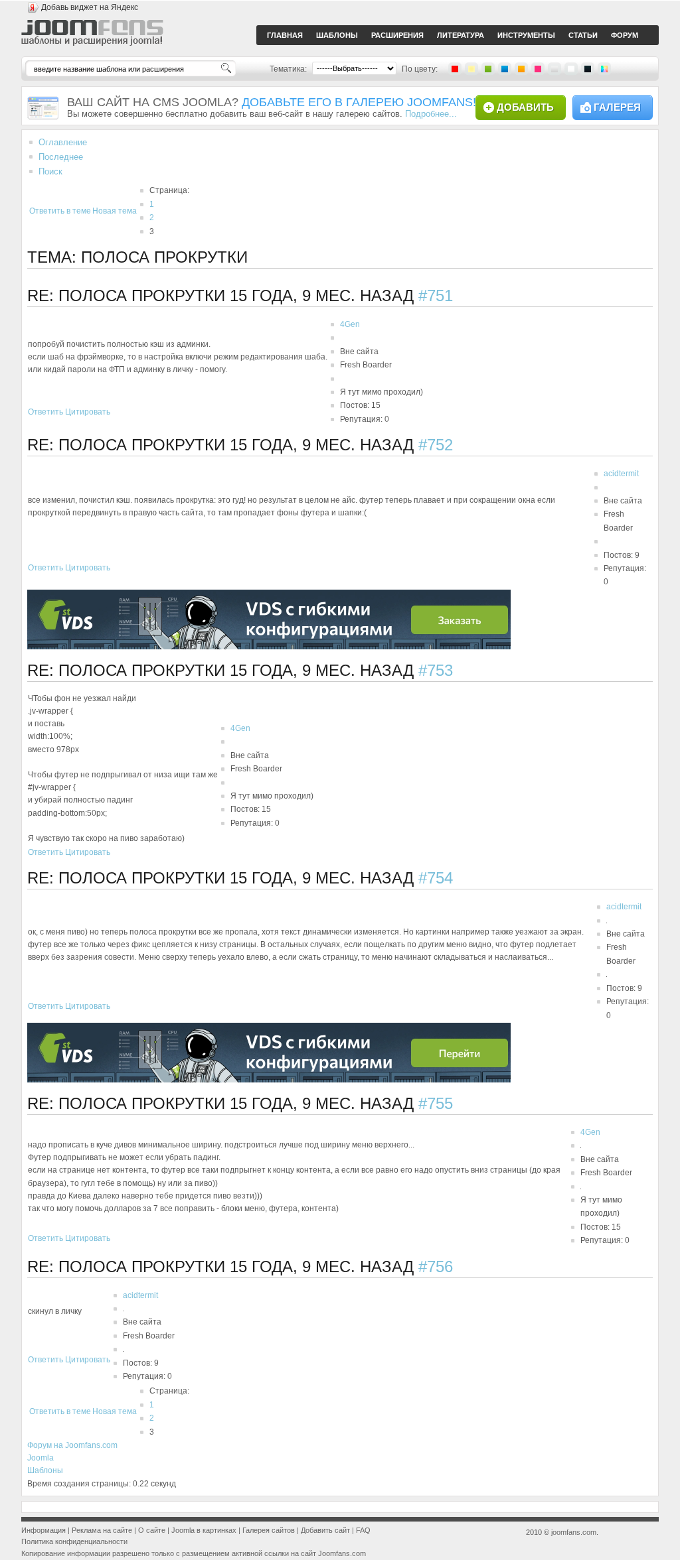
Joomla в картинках (203, 1530)
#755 (435, 1103)
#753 (435, 670)
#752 (435, 445)
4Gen (350, 324)
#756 (435, 1266)
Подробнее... (431, 114)
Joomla (40, 1457)
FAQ (363, 1530)
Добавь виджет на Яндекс (89, 7)
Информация (43, 1530)
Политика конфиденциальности (74, 1541)
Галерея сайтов (268, 1530)
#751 (435, 295)
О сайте (151, 1530)
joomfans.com (573, 1532)
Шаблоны (45, 1470)
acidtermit (621, 473)
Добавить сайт (325, 1530)
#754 (435, 878)
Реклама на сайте (102, 1530)
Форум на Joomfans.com (72, 1445)
